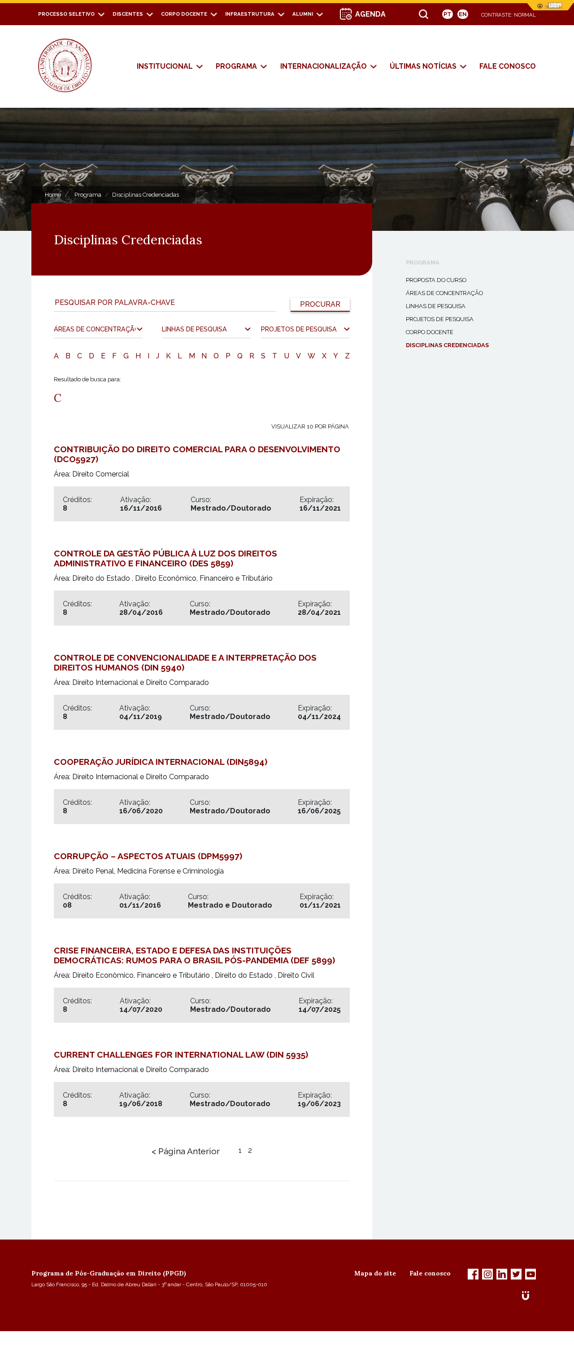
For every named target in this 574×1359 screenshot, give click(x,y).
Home (53, 194)
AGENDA (370, 14)
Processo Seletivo (66, 14)
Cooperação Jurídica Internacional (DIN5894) (160, 762)
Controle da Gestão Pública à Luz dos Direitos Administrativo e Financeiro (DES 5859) (165, 558)
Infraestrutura (249, 14)
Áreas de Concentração (444, 293)
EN (463, 14)
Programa (236, 66)
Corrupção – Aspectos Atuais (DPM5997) (148, 856)
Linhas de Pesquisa (435, 306)
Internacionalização (323, 66)
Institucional (165, 66)
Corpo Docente (184, 14)
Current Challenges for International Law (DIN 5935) (181, 1054)
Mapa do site (375, 1273)
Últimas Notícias (423, 66)
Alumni (302, 14)
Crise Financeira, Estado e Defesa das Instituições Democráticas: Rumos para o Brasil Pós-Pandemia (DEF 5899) (194, 955)
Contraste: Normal (508, 15)
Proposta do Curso (436, 280)
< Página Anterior (186, 1151)
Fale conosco (430, 1273)
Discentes (128, 14)
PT (448, 14)
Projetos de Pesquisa (440, 319)
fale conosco (507, 66)
